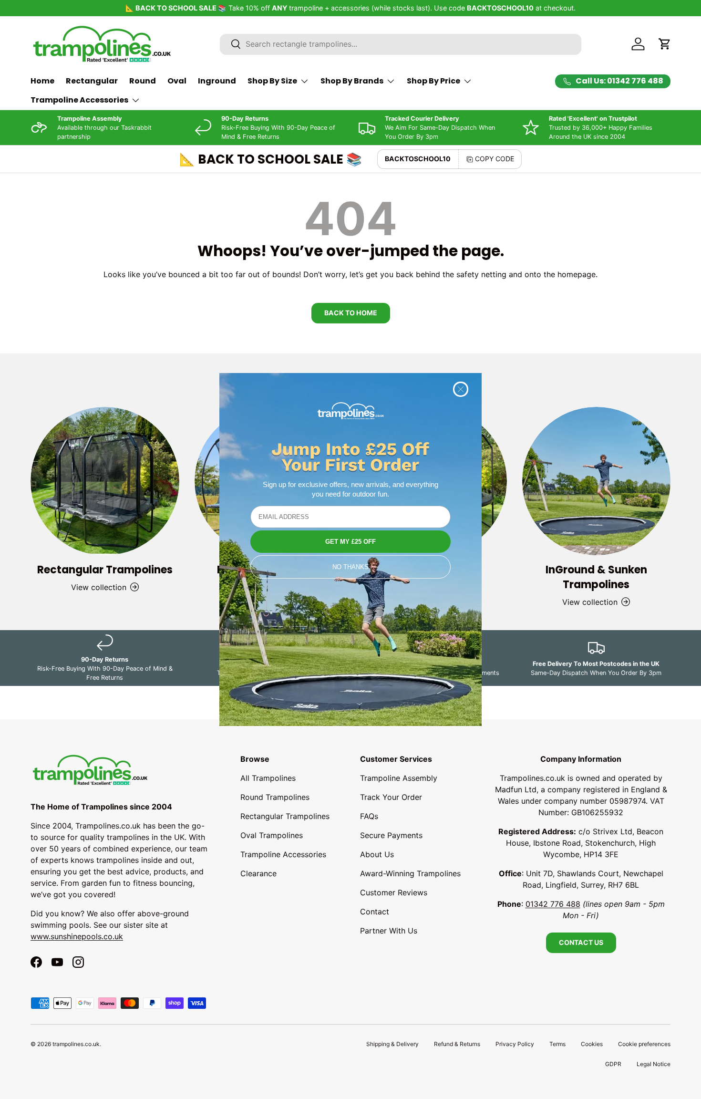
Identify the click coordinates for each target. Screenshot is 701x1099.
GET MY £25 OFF (350, 541)
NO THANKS (350, 566)
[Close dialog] (460, 389)
